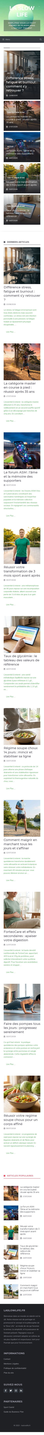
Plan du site (9, 1373)
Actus (10, 73)
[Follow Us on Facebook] (6, 1391)
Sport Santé (9, 1407)
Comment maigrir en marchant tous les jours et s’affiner (29, 1288)
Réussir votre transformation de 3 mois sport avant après (21, 183)
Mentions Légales (11, 1364)
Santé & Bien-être (16, 112)
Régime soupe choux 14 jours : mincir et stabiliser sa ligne (30, 1269)
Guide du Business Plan (14, 1412)
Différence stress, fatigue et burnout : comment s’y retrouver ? (21, 84)
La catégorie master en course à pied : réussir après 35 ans (21, 119)
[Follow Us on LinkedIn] (21, 1391)
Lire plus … (10, 332)
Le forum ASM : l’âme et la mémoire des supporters (20, 152)
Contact (7, 1359)
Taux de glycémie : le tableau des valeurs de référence (18, 213)
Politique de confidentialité (15, 1368)
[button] (40, 39)
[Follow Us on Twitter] (11, 1391)
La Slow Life (22, 11)
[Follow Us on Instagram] (16, 1391)
